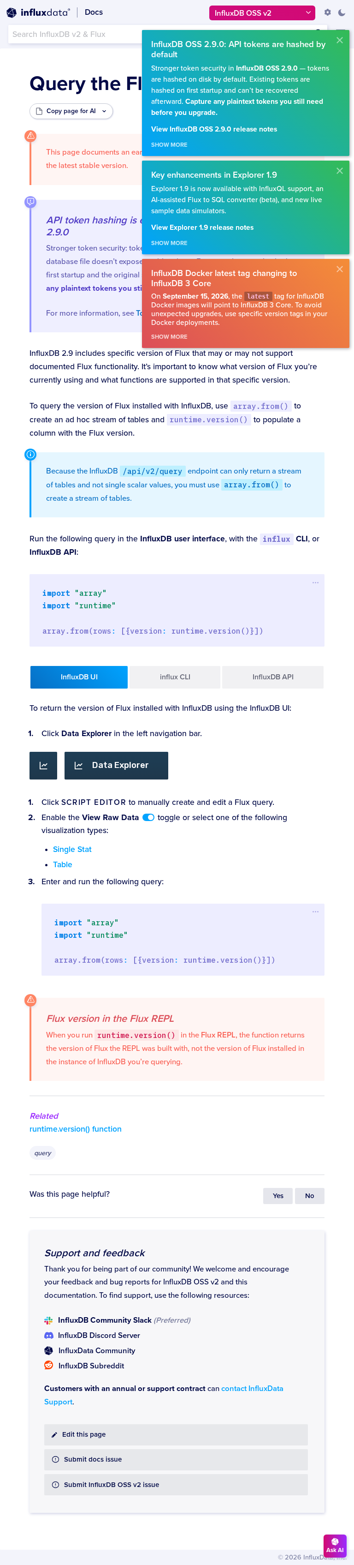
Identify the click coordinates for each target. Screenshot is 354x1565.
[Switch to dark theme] (341, 12)
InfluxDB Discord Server (99, 1335)
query (42, 1153)
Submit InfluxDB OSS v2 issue (111, 1485)
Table (62, 864)
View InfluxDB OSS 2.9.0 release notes (214, 129)
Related (44, 1116)
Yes (278, 1196)
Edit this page (84, 1434)
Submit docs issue (93, 1459)
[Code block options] (315, 582)
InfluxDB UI (79, 677)
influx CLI (175, 677)
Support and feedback (94, 1253)
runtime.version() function (76, 1129)
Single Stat (72, 849)
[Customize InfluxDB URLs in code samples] (328, 12)
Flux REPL (218, 1035)
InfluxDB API (273, 677)
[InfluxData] (38, 13)
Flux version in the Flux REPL (110, 1019)
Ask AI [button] (335, 1550)
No (309, 1196)
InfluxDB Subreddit (91, 1366)
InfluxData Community (97, 1350)
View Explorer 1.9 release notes (202, 227)
